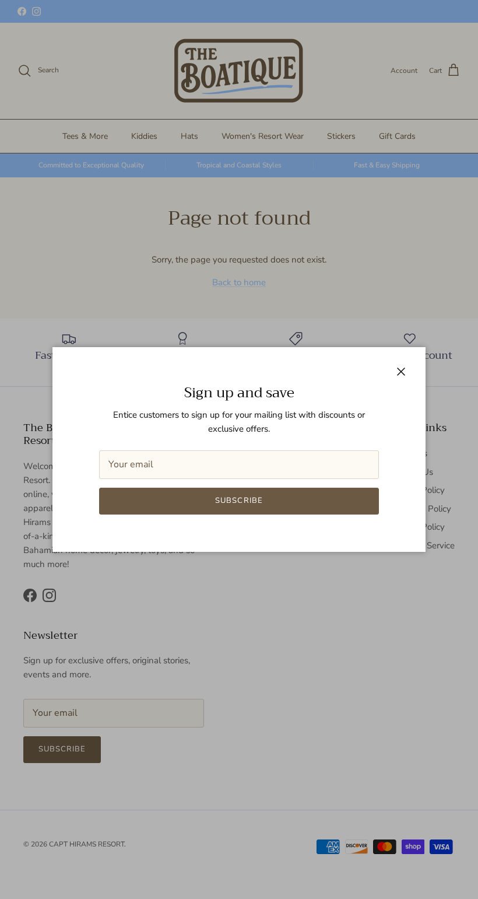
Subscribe (238, 500)
